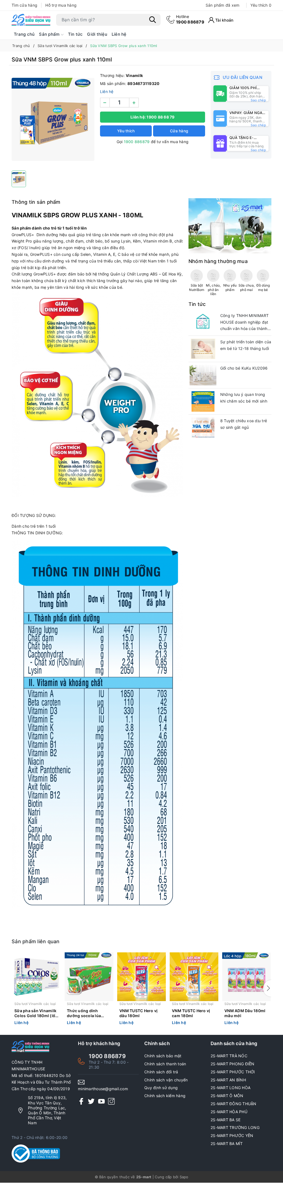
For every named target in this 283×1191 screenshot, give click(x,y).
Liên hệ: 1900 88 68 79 (152, 117)
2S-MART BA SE (225, 1119)
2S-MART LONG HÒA (230, 1087)
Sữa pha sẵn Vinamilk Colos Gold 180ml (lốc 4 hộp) (35, 1013)
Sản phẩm (50, 34)
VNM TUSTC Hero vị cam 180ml (191, 1013)
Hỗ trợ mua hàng (61, 5)
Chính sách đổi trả (161, 1071)
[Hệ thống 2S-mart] (31, 20)
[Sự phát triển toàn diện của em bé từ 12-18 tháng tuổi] (203, 349)
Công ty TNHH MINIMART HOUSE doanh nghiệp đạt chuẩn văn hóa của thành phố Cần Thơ (244, 322)
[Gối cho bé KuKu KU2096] (203, 375)
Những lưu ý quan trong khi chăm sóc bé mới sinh (243, 397)
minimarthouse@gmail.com (103, 1088)
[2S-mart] (229, 225)
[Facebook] (81, 1101)
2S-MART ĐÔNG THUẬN (233, 1103)
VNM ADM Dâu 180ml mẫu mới (244, 1013)
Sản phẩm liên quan (36, 941)
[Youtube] (101, 1101)
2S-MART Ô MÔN (227, 1095)
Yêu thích (260, 5)
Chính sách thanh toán (165, 1063)
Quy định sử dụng (161, 1087)
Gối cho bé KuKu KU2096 (244, 368)
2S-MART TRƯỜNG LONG (235, 1127)
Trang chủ (24, 34)
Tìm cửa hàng (24, 5)
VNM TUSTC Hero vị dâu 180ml (138, 1013)
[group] (53, 119)
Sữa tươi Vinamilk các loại (35, 1004)
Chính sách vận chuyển (166, 1079)
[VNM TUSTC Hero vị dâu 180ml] (141, 976)
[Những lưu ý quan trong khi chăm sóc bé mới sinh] (203, 401)
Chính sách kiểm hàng (164, 1095)
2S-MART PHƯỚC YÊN (232, 1135)
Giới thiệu (97, 34)
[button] (267, 988)
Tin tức (75, 34)
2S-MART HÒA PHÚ (229, 1111)
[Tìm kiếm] (152, 20)
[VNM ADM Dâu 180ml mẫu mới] (246, 976)
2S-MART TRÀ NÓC (229, 1055)
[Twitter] (91, 1101)
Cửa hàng (179, 130)
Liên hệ (119, 34)
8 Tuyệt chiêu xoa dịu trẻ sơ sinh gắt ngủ (243, 424)
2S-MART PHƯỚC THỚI (233, 1071)
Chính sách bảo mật (163, 1055)
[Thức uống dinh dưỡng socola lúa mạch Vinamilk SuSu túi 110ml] (89, 976)
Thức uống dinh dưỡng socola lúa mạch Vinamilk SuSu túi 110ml (87, 1013)
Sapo (184, 1177)
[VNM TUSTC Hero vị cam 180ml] (194, 976)
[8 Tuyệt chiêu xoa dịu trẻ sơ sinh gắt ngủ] (203, 427)
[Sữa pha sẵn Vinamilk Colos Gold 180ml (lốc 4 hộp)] (36, 976)
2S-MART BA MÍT (227, 1143)
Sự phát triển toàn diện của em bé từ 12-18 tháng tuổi (245, 345)
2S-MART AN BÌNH (228, 1079)
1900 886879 (190, 19)
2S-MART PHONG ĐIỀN (233, 1063)
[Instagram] (111, 1101)
